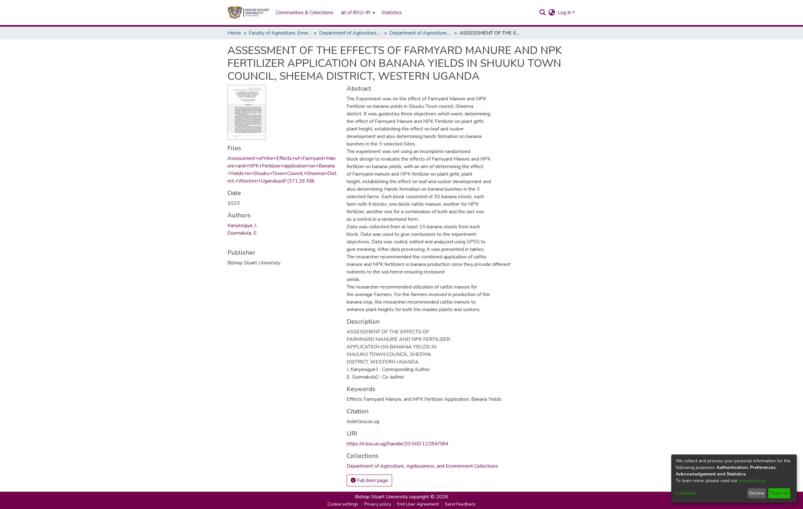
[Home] (248, 12)
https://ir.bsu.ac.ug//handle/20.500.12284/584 (398, 443)
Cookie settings (342, 504)
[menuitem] (357, 12)
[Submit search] (543, 12)
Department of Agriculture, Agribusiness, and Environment (350, 32)
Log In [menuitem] (564, 12)
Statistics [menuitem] (391, 12)
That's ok (779, 493)
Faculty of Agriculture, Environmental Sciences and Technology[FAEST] (280, 32)
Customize (686, 493)
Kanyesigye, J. (242, 225)
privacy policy (752, 481)
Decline (756, 493)
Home (234, 32)
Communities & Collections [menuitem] (304, 12)
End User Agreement (418, 504)
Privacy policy (377, 504)
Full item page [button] (372, 480)
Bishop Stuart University (381, 496)
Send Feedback (460, 504)
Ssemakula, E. (242, 233)
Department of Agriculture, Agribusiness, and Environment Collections (420, 32)
